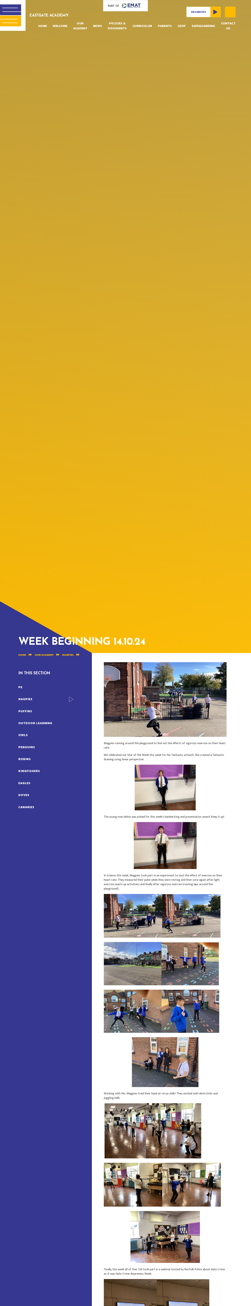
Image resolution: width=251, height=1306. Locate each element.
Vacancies (198, 12)
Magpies (68, 655)
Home (22, 655)
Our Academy (44, 655)
